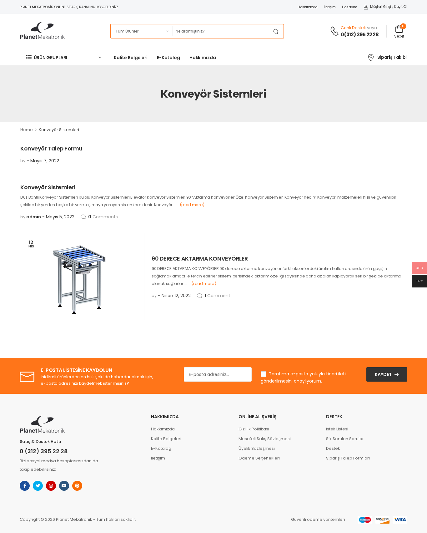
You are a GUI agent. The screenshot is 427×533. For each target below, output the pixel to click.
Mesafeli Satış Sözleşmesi (265, 439)
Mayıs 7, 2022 (44, 161)
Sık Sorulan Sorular (345, 439)
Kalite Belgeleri (131, 57)
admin (33, 217)
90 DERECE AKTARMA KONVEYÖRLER (200, 258)
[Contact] (335, 31)
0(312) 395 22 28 (360, 34)
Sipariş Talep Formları (348, 458)
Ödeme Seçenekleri (259, 458)
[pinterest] (77, 486)
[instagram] (51, 486)
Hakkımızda (308, 7)
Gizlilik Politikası (254, 429)
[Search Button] (277, 31)
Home (26, 130)
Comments (103, 217)
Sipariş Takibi (392, 57)
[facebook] (25, 486)
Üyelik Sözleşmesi (257, 448)
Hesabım (349, 7)
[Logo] (42, 31)
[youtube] (64, 486)
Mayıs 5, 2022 (60, 217)
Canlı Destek (353, 28)
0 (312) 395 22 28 (44, 451)
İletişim (330, 7)
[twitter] (38, 486)
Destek (333, 448)
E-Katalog (168, 57)
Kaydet (383, 374)
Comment (217, 295)
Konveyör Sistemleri (47, 187)
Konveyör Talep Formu (51, 148)
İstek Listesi (337, 429)
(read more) (192, 205)
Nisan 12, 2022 (176, 295)
